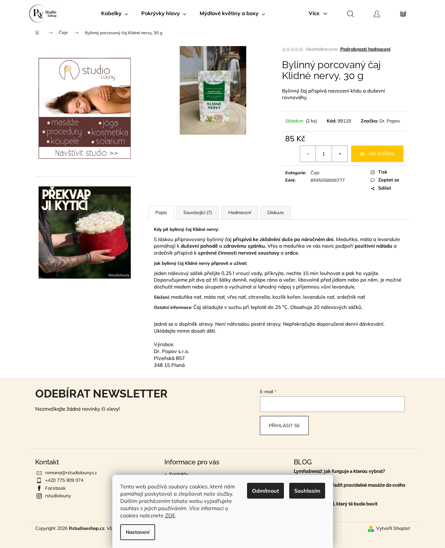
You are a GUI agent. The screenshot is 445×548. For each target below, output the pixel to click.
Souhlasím (307, 490)
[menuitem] (115, 13)
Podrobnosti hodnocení (365, 49)
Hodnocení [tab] (239, 212)
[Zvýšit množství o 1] (340, 154)
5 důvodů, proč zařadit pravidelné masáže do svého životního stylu (349, 488)
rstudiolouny (58, 496)
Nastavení (138, 532)
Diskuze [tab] (275, 212)
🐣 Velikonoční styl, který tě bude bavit (335, 504)
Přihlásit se (284, 425)
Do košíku (382, 153)
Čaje (315, 172)
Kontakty (178, 474)
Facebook (55, 488)
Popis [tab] (161, 212)
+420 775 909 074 (64, 480)
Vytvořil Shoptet (393, 528)
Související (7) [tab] (197, 212)
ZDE (170, 515)
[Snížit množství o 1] (308, 154)
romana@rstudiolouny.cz (71, 473)
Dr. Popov (389, 121)
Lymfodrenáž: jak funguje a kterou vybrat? (339, 471)
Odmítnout (265, 490)
